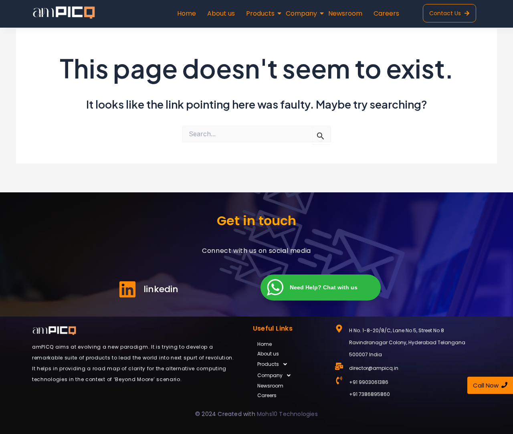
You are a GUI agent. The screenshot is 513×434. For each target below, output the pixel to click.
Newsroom (345, 13)
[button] (290, 364)
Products (260, 13)
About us (221, 13)
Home (186, 13)
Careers (386, 13)
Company (301, 13)
